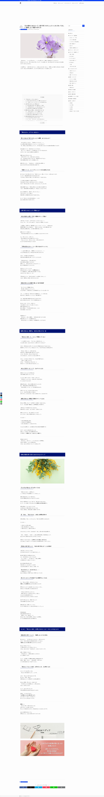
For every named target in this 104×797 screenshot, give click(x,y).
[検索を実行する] (83, 26)
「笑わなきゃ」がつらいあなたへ (32, 99)
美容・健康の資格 (72, 94)
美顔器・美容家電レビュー (74, 47)
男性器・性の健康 (72, 89)
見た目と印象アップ (73, 60)
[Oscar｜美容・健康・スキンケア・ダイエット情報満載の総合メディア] (21, 3)
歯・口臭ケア (72, 56)
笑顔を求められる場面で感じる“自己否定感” (35, 108)
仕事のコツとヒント (73, 70)
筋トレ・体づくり (72, 91)
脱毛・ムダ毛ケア (72, 100)
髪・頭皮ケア (72, 62)
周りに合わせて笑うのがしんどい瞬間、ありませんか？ (37, 100)
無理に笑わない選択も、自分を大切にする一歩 (35, 110)
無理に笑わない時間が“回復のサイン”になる (35, 114)
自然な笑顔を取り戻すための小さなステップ (34, 116)
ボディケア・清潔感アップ (73, 52)
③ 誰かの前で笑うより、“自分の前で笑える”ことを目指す (37, 120)
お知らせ (70, 33)
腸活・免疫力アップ (73, 83)
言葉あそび (71, 72)
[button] (23, 787)
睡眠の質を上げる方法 (73, 81)
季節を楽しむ (72, 87)
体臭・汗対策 (72, 54)
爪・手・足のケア (72, 58)
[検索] (83, 0)
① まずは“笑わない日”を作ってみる (34, 117)
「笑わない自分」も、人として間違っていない (35, 111)
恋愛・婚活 (71, 85)
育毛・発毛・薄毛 (73, 66)
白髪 (71, 64)
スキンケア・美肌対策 (73, 35)
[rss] (82, 0)
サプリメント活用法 (73, 79)
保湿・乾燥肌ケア (72, 43)
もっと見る (42, 122)
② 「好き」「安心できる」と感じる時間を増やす (36, 119)
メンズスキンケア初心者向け (74, 41)
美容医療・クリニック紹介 (73, 96)
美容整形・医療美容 (72, 98)
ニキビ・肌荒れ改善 (73, 39)
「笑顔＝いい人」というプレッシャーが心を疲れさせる (37, 102)
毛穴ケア (71, 45)
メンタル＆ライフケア (24, 29)
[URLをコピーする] (61, 787)
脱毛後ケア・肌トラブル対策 (74, 111)
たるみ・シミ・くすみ (73, 37)
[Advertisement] (52, 13)
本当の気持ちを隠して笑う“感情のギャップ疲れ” (36, 105)
